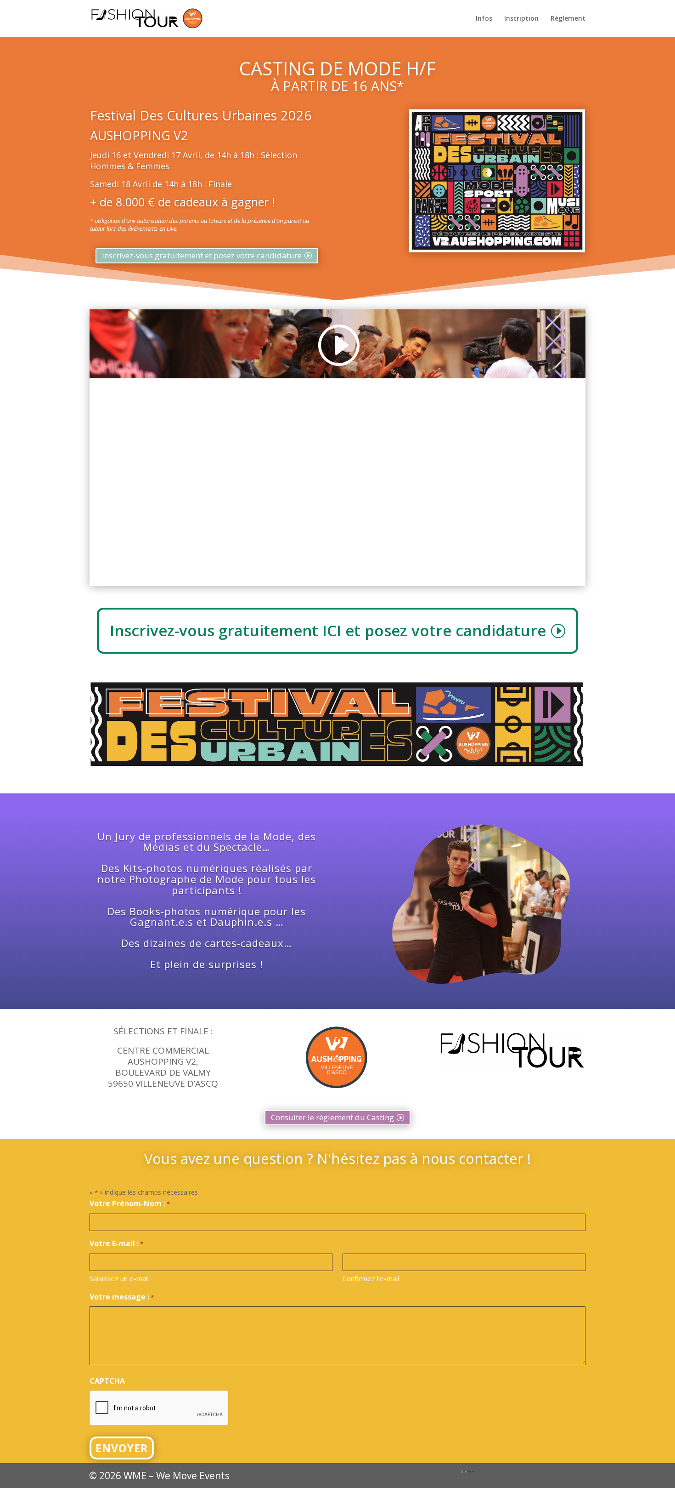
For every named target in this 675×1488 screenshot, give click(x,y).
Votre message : (122, 1297)
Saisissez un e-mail (119, 1278)
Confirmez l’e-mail (371, 1278)
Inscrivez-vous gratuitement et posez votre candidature (202, 255)
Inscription (521, 19)
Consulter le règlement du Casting (332, 1117)
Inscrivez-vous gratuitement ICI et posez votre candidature (328, 630)
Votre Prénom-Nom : (130, 1203)
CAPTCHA (107, 1381)
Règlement (568, 19)
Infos (484, 19)
